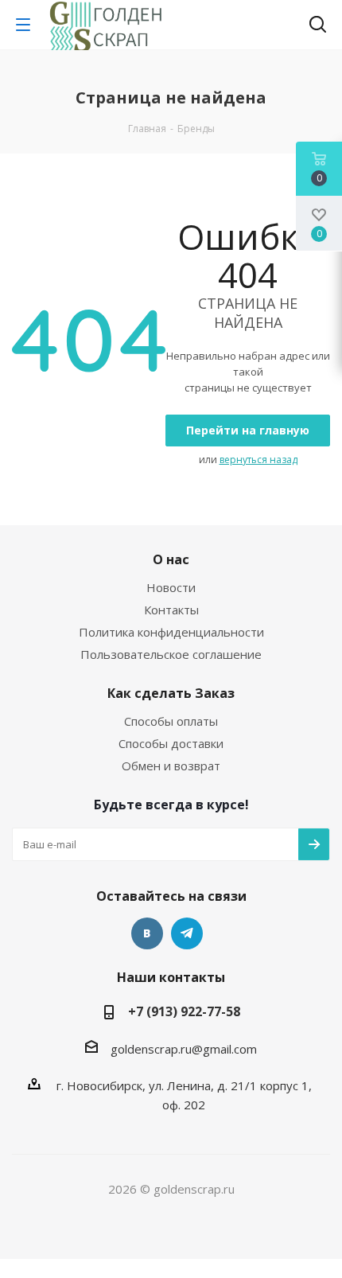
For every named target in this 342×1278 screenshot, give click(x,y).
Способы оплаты (171, 721)
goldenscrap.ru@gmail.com (184, 1049)
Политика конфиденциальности (171, 632)
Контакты (171, 610)
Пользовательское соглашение (171, 654)
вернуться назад (258, 459)
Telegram (187, 933)
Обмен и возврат (171, 765)
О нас (171, 559)
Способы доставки (171, 743)
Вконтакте (147, 933)
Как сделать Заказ (171, 693)
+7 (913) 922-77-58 (184, 1011)
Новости (171, 587)
